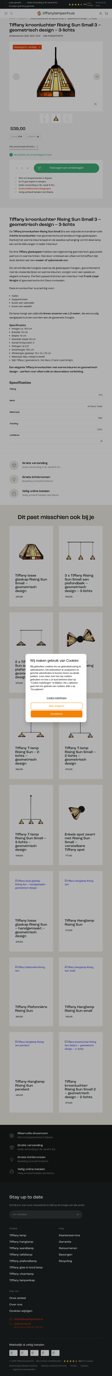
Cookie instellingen (57, 698)
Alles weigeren (56, 706)
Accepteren (57, 714)
